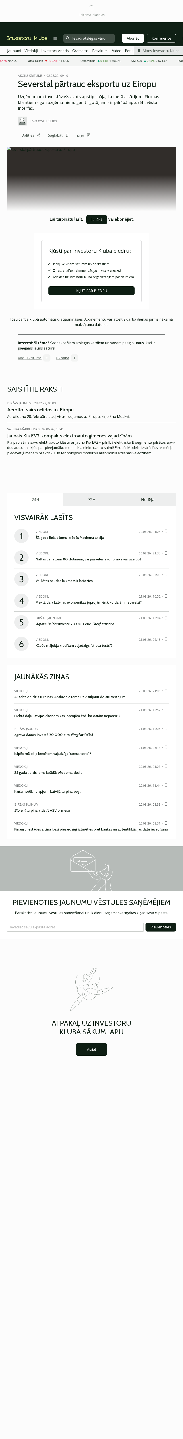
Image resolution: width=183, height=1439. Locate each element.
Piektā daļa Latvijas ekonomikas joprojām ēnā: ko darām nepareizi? (89, 602)
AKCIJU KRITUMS (30, 75)
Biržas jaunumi (19, 403)
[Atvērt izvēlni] (55, 38)
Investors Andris (55, 50)
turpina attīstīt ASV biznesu (42, 810)
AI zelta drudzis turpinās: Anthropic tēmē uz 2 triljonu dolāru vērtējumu (70, 697)
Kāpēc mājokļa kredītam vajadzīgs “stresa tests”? (74, 645)
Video (116, 50)
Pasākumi (100, 50)
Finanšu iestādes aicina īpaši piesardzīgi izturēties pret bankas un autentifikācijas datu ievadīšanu (91, 829)
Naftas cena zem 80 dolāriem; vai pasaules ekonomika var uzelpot (88, 559)
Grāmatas (80, 50)
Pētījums (132, 50)
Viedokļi (31, 50)
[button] (75, 927)
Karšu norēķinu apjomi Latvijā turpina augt (47, 791)
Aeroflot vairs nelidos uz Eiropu (40, 410)
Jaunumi (14, 50)
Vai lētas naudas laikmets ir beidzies (64, 581)
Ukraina (62, 358)
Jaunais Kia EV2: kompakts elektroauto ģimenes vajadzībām (69, 436)
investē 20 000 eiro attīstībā (75, 624)
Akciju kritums (30, 358)
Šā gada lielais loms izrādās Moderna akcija (70, 538)
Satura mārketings (23, 429)
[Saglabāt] (166, 531)
